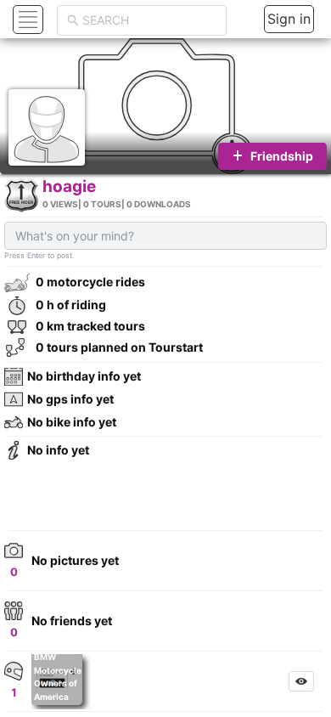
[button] (26, 19)
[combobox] (149, 20)
